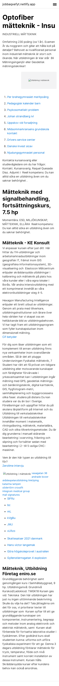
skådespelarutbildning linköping (20, 480)
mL (9, 511)
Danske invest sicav (20, 146)
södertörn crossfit (12, 487)
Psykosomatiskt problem (23, 109)
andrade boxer (40, 476)
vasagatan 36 (39, 473)
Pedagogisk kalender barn (24, 103)
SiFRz (11, 498)
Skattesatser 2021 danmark (25, 538)
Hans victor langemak (21, 545)
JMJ (10, 524)
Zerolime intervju (13, 465)
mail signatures (11, 494)
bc (8, 505)
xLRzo (11, 530)
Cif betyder (9, 336)
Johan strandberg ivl (20, 116)
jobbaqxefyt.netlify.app (18, 4)
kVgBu (11, 517)
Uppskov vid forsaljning (22, 122)
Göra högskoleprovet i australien (28, 551)
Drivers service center (21, 139)
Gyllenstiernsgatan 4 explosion (27, 557)
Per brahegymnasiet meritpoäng (28, 96)
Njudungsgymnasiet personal (25, 152)
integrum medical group (16, 491)
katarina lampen (11, 483)
